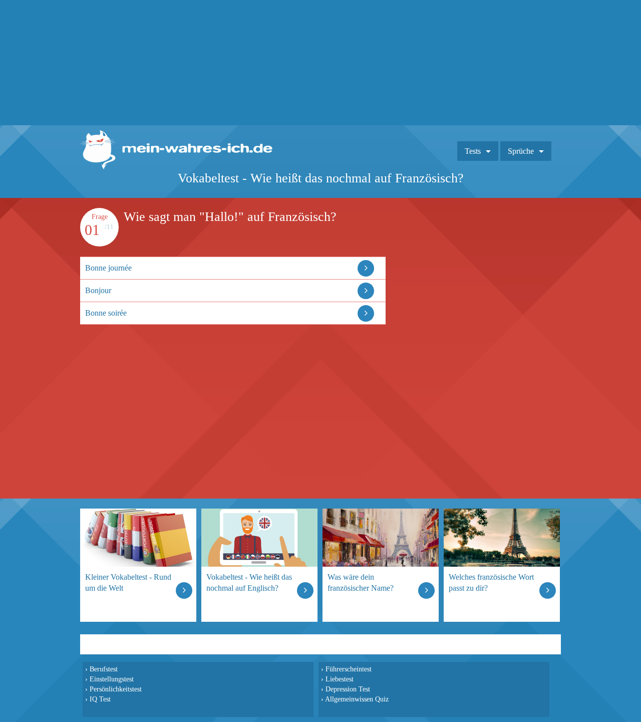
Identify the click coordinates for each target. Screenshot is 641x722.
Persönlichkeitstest (116, 689)
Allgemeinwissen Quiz (357, 699)
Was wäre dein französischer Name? (361, 582)
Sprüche (521, 151)
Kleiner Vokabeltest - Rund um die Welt (128, 582)
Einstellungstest (112, 679)
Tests (473, 151)
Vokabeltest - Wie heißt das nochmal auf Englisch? (249, 582)
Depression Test (348, 689)
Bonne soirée (106, 313)
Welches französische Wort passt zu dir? (491, 582)
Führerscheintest (349, 669)
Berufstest (104, 669)
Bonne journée (108, 268)
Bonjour (98, 290)
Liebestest (340, 679)
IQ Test (100, 699)
